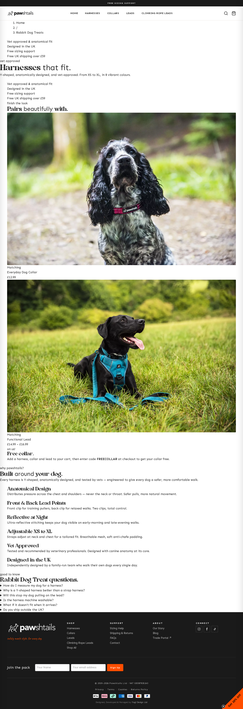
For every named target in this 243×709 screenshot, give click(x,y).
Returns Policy (139, 689)
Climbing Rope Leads (157, 13)
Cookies (122, 689)
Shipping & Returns (121, 633)
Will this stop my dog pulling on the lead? (33, 595)
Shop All (71, 647)
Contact (115, 642)
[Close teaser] (223, 706)
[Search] (226, 13)
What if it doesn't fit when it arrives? (30, 605)
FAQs (113, 638)
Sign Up (115, 667)
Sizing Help (117, 628)
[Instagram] (199, 629)
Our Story (158, 628)
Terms (110, 689)
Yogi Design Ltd (139, 702)
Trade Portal (162, 638)
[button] (232, 698)
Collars (113, 13)
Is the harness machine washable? (28, 600)
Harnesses (92, 13)
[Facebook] (207, 629)
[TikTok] (215, 629)
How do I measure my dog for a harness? (33, 585)
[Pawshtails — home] (37, 13)
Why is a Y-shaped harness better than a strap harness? (44, 590)
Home (74, 13)
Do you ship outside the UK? (23, 609)
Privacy (99, 689)
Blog (155, 633)
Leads (130, 13)
